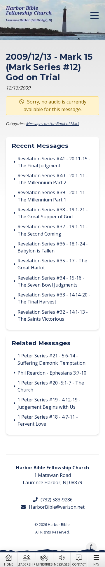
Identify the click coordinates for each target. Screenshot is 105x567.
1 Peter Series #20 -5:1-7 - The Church (51, 386)
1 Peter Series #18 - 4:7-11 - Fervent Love (48, 420)
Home (8, 564)
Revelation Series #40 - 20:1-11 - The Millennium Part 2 (53, 179)
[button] (94, 15)
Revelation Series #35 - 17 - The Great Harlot (52, 264)
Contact (79, 564)
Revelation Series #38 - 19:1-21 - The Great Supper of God (53, 213)
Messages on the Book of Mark (52, 123)
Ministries (44, 564)
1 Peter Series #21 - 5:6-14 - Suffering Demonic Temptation (51, 359)
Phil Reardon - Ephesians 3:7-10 (52, 373)
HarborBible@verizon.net (55, 507)
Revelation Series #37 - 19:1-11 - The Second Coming (53, 230)
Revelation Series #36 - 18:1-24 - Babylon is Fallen (53, 247)
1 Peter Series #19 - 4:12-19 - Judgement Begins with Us (49, 403)
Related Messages (41, 343)
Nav (96, 564)
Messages (61, 564)
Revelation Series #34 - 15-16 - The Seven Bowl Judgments (51, 281)
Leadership (26, 564)
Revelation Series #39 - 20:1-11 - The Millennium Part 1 (53, 196)
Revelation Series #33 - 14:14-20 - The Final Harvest (54, 298)
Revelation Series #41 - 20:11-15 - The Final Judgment (54, 162)
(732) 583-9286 (55, 499)
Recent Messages (40, 146)
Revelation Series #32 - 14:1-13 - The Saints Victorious (53, 315)
